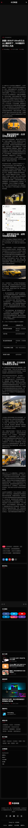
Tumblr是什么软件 (6, 726)
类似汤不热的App (17, 731)
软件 (17, 743)
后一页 (3, 604)
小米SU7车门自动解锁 (7, 553)
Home (5, 825)
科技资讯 (13, 743)
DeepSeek (9, 741)
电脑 (9, 743)
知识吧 (3, 761)
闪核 (3, 764)
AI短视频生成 (5, 724)
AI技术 (4, 741)
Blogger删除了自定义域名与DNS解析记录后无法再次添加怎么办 (18, 665)
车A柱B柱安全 (8, 37)
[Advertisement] (14, 20)
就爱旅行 (10, 825)
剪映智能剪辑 (12, 729)
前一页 (24, 604)
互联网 (20, 741)
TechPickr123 (5, 753)
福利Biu (4, 755)
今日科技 (14, 2)
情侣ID (3, 757)
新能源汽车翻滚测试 (16, 553)
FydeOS (11, 724)
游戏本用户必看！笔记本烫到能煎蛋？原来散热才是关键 (13, 700)
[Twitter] (6, 559)
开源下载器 (18, 729)
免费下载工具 (5, 729)
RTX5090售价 (17, 724)
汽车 (21, 546)
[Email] (12, 559)
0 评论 (22, 49)
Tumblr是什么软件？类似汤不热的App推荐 (17, 658)
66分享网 (4, 759)
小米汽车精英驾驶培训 (15, 548)
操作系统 (4, 743)
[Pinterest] (9, 559)
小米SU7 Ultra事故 (6, 550)
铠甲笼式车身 (16, 546)
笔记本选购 (10, 731)
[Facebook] (3, 559)
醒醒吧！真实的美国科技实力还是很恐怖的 (17, 671)
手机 (24, 741)
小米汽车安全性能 (6, 548)
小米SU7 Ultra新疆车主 (16, 550)
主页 (3, 37)
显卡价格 (4, 731)
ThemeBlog (10, 712)
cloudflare (15, 741)
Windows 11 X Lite (15, 726)
